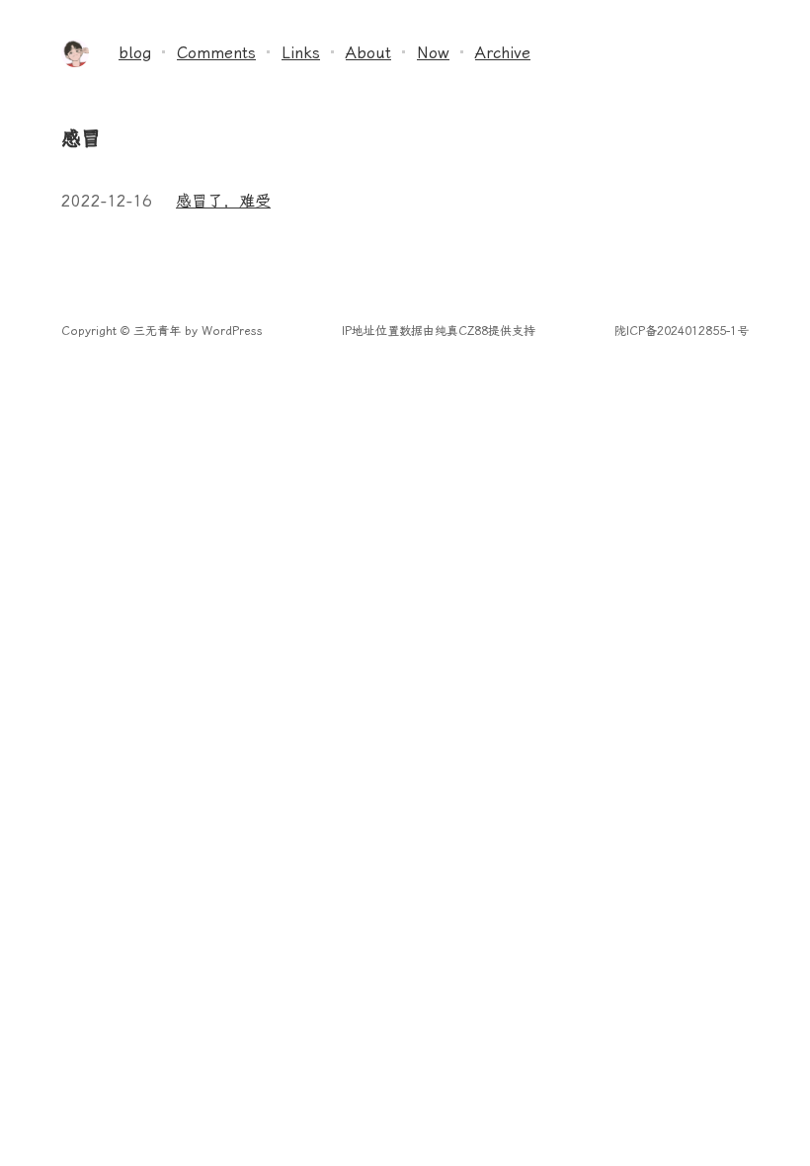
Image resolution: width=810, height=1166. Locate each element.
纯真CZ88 (461, 331)
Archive (502, 52)
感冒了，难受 (223, 201)
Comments (216, 52)
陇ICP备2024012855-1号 (681, 331)
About (368, 52)
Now (433, 52)
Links (301, 52)
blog (135, 52)
